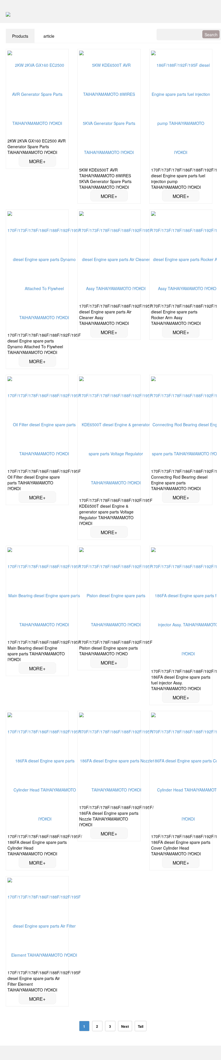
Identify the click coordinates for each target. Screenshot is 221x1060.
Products (20, 36)
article (48, 36)
